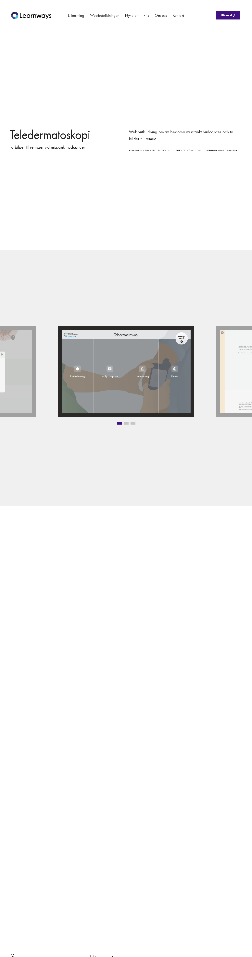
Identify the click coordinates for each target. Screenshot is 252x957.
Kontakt (178, 15)
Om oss (161, 15)
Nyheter (131, 15)
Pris (146, 15)
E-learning (76, 15)
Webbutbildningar (104, 15)
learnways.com (191, 150)
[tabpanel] (126, 371)
